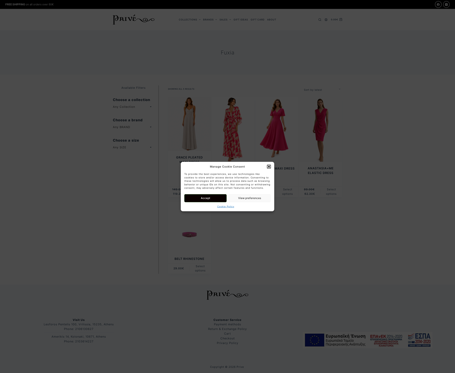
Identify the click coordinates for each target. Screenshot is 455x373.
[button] (269, 166)
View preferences (249, 198)
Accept (205, 198)
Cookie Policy (225, 206)
